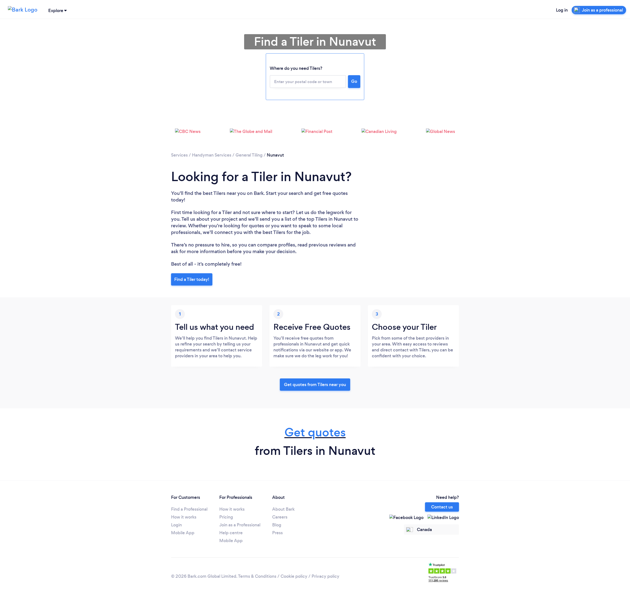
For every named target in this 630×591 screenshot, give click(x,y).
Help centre (231, 533)
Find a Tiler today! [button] (191, 279)
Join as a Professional (239, 525)
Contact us (442, 507)
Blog (276, 525)
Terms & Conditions (257, 576)
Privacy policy (325, 576)
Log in (562, 10)
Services (179, 155)
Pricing (226, 517)
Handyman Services (211, 155)
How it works (183, 517)
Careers (279, 517)
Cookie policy (294, 576)
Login (176, 525)
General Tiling (249, 155)
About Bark (283, 509)
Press (277, 533)
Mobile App (182, 533)
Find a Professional (189, 509)
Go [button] (354, 81)
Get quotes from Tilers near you (315, 385)
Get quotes (315, 432)
